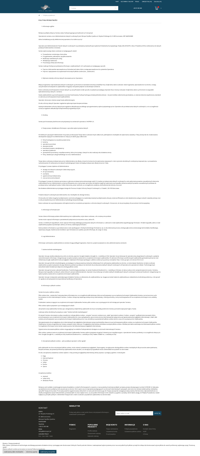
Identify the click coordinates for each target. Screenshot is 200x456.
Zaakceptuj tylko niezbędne (13, 452)
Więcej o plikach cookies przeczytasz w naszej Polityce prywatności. (24, 449)
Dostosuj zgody (31, 452)
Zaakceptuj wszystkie (47, 452)
